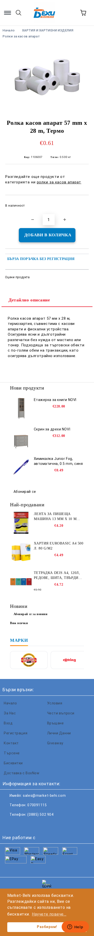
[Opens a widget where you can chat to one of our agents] (75, 927)
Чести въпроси (60, 713)
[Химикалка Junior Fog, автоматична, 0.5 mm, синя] (21, 467)
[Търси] (18, 12)
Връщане (55, 723)
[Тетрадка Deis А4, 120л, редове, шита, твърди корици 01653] (21, 581)
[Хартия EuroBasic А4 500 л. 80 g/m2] (21, 552)
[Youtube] (42, 824)
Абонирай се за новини (31, 614)
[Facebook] (9, 824)
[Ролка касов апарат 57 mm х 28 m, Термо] (47, 77)
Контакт (11, 743)
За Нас (10, 713)
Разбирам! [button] (47, 927)
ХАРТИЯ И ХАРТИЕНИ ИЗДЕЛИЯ (47, 30)
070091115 (37, 805)
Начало (10, 703)
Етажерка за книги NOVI (55, 400)
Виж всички (19, 623)
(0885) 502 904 (40, 814)
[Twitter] (20, 824)
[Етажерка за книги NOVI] (21, 408)
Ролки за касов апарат (21, 36)
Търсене (12, 753)
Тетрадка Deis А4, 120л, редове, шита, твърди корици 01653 (57, 575)
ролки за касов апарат (59, 182)
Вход (8, 723)
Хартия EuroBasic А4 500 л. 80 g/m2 (58, 545)
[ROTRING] (69, 660)
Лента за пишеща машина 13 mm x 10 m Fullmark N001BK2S (55, 517)
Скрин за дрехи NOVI (52, 429)
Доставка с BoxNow (22, 773)
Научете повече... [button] (49, 914)
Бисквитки (13, 763)
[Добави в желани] (81, 203)
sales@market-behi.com (44, 796)
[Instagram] (31, 824)
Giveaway (55, 743)
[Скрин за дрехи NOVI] (21, 438)
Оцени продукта (17, 277)
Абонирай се (25, 492)
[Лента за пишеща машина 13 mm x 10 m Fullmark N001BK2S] (21, 523)
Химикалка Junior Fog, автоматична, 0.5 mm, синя (58, 461)
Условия (54, 703)
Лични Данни (59, 733)
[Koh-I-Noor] (29, 660)
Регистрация (15, 733)
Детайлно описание (29, 299)
